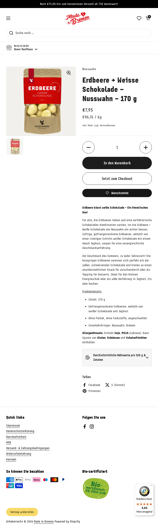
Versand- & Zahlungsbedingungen (28, 448)
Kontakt (11, 459)
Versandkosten (107, 125)
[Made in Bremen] (78, 18)
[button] (148, 18)
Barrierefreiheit (16, 437)
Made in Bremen (44, 521)
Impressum (13, 425)
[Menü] (151, 486)
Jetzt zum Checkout (117, 178)
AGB (8, 442)
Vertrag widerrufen (22, 512)
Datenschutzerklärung (20, 431)
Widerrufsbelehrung (18, 453)
